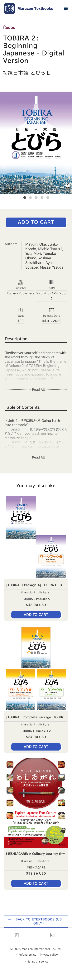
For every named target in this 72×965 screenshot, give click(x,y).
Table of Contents (22, 407)
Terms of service (38, 961)
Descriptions (17, 338)
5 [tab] (48, 197)
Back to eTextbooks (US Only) (39, 921)
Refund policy (27, 954)
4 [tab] (42, 197)
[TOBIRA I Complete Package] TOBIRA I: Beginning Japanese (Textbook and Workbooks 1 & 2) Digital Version (37, 717)
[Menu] (65, 8)
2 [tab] (30, 197)
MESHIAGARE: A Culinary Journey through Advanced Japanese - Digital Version (37, 853)
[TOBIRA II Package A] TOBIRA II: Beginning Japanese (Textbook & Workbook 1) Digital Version (37, 585)
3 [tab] (36, 197)
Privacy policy (49, 954)
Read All (38, 389)
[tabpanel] (36, 143)
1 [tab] (24, 197)
